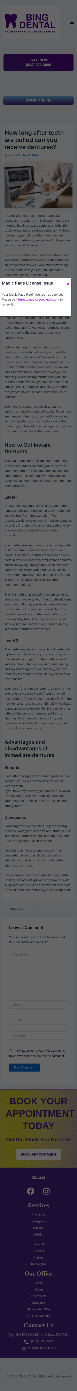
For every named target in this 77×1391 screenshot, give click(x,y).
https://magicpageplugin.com (38, 299)
